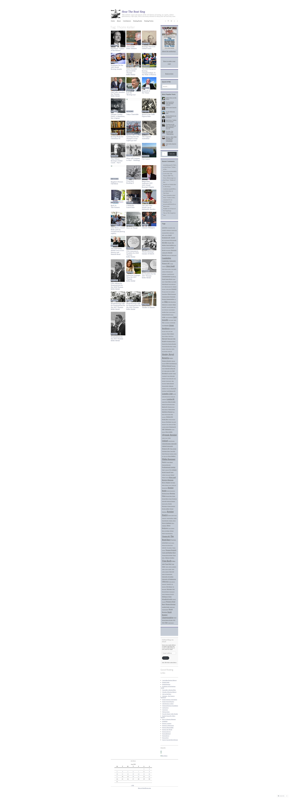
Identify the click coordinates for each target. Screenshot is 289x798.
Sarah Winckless (170, 518)
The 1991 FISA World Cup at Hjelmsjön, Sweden (148, 207)
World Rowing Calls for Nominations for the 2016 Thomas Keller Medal (133, 306)
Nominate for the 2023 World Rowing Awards (117, 67)
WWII (163, 623)
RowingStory (165, 736)
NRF (163, 429)
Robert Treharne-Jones (166, 485)
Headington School (171, 341)
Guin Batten (167, 322)
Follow (165, 658)
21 (138, 776)
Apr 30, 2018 (145, 248)
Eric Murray (173, 291)
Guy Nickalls (165, 325)
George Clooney (172, 312)
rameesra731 (166, 200)
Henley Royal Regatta (168, 701)
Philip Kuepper (168, 459)
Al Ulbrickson (168, 230)
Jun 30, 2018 (114, 245)
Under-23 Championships (167, 574)
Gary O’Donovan (165, 309)
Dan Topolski (173, 281)
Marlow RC (165, 407)
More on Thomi (132, 228)
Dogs (163, 286)
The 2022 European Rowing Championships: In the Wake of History (149, 72)
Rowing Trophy (171, 515)
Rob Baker (173, 482)
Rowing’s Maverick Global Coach (148, 47)
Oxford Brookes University (169, 444)
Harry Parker (165, 336)
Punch (163, 470)
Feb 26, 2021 (145, 111)
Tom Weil (168, 564)
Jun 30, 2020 (145, 156)
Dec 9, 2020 (114, 133)
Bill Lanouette (173, 240)
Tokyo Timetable (132, 114)
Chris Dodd (170, 266)
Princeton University (166, 465)
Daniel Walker (168, 281)
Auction (166, 235)
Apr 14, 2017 (145, 270)
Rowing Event (166, 493)
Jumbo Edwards (170, 383)
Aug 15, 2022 (145, 66)
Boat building (170, 245)
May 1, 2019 (145, 202)
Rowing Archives (166, 723)
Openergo (165, 710)
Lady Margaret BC (171, 391)
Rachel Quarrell (166, 472)
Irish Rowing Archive (168, 703)
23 (149, 776)
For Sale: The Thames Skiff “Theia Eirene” (170, 132)
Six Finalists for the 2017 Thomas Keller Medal (149, 276)
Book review (169, 74)
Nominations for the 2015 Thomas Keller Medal (117, 339)
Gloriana (171, 314)
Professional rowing (168, 467)
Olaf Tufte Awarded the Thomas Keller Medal (118, 94)
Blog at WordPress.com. (144, 788)
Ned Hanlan (168, 422)
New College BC (169, 424)
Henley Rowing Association (169, 699)
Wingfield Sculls (167, 599)
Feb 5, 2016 (129, 300)
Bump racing (174, 255)
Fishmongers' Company (167, 304)
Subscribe (172, 154)
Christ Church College (166, 269)
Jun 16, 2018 (130, 248)
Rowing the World (167, 729)
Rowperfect (165, 738)
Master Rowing (171, 409)
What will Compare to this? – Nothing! (133, 159)
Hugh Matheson (173, 363)
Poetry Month (170, 462)
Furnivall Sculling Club (171, 307)
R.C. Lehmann (172, 470)
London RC (171, 399)
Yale (166, 623)
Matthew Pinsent (167, 412)
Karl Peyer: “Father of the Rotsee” (117, 49)
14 (138, 774)
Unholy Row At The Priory (171, 98)
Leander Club (167, 393)
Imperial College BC (170, 368)
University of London (167, 577)
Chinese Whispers (148, 228)
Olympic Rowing (169, 434)
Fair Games (146, 159)
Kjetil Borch (164, 391)
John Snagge (168, 381)
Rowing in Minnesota (168, 725)
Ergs (169, 291)
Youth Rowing (171, 622)
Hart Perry (171, 336)
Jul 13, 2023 (130, 66)
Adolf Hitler (165, 227)
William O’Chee (167, 597)
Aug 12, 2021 (145, 88)
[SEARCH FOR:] (169, 86)
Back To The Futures (115, 206)
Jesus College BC (170, 378)
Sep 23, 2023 (114, 62)
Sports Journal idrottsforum (170, 740)
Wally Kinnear (169, 587)
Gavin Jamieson (172, 309)
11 (122, 774)
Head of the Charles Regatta (169, 344)
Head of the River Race (167, 346)
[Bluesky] (165, 21)
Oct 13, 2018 (130, 225)
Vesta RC (169, 584)
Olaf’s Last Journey (171, 107)
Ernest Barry (164, 294)
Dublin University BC (168, 286)
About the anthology (169, 51)
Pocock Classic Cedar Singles (170, 714)
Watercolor (166, 206)
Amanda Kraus (174, 230)
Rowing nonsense (171, 506)
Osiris (169, 438)
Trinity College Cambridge (171, 566)
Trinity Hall (171, 571)
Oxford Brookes (171, 441)
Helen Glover (168, 349)
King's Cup (168, 388)
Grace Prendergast (169, 317)
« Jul (132, 785)
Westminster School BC (169, 594)
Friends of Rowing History (169, 692)
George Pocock (166, 314)
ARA (163, 235)
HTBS (167, 363)
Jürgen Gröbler (165, 386)
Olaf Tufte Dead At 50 (171, 144)
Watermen (169, 589)
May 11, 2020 (114, 178)
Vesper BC (164, 584)
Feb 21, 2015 (145, 304)
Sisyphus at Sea (167, 202)
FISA (166, 302)
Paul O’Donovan (165, 454)
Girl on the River (166, 694)
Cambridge (166, 258)
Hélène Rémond (166, 366)
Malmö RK (164, 404)
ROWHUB (164, 721)
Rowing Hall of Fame (170, 496)
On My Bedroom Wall (170, 112)
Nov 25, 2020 (130, 133)
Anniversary (171, 232)
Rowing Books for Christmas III (117, 138)
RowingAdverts (166, 732)
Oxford (165, 440)
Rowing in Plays (165, 503)
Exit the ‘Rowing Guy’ (131, 94)
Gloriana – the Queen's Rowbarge (168, 696)
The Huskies (169, 547)
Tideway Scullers (169, 558)
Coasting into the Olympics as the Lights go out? (132, 138)
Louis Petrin (165, 402)
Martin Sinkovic (165, 409)
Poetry (164, 462)
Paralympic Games (166, 451)
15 (144, 774)
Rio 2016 (167, 477)
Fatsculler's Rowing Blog (169, 690)
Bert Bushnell (167, 240)
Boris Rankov (168, 250)
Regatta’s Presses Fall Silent (117, 183)
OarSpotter (165, 708)
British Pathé (165, 682)
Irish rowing (167, 371)
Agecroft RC (170, 227)
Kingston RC (173, 388)
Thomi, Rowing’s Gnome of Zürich (148, 253)
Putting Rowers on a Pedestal (171, 116)
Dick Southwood (172, 284)
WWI (174, 620)
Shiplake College (172, 520)
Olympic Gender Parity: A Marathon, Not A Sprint (118, 116)
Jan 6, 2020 (145, 178)
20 (133, 776)
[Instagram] (168, 21)
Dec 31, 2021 (130, 89)
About (119, 21)
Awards (173, 238)
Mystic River (165, 419)
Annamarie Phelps (165, 232)
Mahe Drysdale (171, 402)
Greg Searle (171, 320)
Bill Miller (165, 243)
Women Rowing (170, 604)
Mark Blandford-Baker (170, 404)
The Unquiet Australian (146, 138)
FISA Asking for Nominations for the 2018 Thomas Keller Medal (117, 286)
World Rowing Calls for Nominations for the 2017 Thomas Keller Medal (118, 306)
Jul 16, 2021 (130, 111)
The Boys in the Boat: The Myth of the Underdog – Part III (171, 126)
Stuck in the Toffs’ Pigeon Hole (148, 115)
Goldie (163, 317)
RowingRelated (166, 734)
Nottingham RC (172, 427)
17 (117, 776)
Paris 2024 (172, 451)
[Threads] (177, 21)
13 (133, 774)
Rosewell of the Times (146, 92)
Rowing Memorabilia (167, 727)
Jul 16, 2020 (114, 156)
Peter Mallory (172, 456)
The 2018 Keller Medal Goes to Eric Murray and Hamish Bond (117, 251)
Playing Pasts (166, 712)
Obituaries (168, 429)
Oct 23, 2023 (145, 43)
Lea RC (174, 394)
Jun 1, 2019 (129, 202)
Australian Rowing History (169, 680)
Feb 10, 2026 (130, 43)
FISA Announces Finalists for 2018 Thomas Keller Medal (132, 254)
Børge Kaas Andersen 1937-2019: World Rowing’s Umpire (148, 184)
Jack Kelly (170, 373)
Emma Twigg (165, 291)
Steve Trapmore (171, 528)
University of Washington (169, 579)
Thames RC (166, 536)
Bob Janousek (168, 247)
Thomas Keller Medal (167, 555)
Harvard (164, 339)
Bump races (169, 255)
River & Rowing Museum (169, 719)
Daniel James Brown (167, 279)
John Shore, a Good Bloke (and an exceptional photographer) (118, 230)
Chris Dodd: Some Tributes (131, 47)
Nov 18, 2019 (114, 202)
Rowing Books (137, 21)
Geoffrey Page (165, 312)
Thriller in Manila (148, 307)
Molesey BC (169, 417)
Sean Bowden (165, 520)
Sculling (175, 518)
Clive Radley (173, 269)
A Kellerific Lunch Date (130, 206)
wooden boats (165, 607)
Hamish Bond (172, 328)
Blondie (169, 242)
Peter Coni (166, 456)
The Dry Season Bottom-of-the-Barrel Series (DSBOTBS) (168, 545)
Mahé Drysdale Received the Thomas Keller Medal (131, 72)
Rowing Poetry (148, 21)
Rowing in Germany (171, 501)
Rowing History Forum (167, 499)
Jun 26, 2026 (114, 45)
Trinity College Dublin (166, 569)
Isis (171, 371)
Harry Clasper (170, 334)
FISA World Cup (172, 302)
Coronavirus (166, 276)
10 (117, 774)
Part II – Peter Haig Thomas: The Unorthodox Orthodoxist (171, 139)
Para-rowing (173, 449)
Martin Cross (171, 407)
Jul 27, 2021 (114, 111)
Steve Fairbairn (166, 523)
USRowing (165, 582)
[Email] (174, 21)
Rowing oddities (165, 509)
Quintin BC (167, 470)
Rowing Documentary (171, 491)
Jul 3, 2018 (145, 224)
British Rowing (166, 684)
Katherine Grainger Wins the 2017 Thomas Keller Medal (133, 278)
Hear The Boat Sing (133, 11)
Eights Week (168, 289)
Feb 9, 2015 (114, 333)
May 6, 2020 (130, 178)
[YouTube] (171, 21)
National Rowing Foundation (170, 706)
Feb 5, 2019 (114, 224)
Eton (169, 294)
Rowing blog (165, 488)
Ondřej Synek (165, 438)
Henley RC (170, 351)
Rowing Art (174, 485)
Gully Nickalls (172, 322)
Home (113, 21)
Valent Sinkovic (172, 581)
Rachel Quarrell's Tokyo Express (168, 716)
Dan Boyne (173, 276)
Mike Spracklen (168, 414)
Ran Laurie (168, 475)
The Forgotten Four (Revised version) (170, 103)
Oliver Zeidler (168, 432)
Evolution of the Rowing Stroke (168, 687)
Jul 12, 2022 (114, 89)
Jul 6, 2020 (129, 155)
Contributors (127, 21)
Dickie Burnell (165, 284)
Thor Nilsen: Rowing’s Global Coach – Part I (116, 161)
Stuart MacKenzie (169, 533)
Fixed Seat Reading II (130, 182)
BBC (163, 240)
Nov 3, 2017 (114, 280)
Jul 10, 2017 (130, 272)
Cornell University (170, 274)
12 (128, 774)
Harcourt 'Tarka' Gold (166, 331)
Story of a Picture (166, 531)
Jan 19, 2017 (114, 300)
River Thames (166, 482)
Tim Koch (167, 560)
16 (149, 774)
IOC (163, 371)
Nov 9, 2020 (145, 133)
